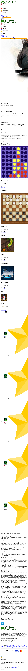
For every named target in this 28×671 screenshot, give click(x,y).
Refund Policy (9, 646)
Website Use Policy (10, 647)
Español (4, 12)
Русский (4, 8)
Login (2, 17)
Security (13, 646)
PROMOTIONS (4, 16)
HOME (2, 15)
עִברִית (3, 14)
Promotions (8, 645)
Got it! (2, 669)
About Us (13, 645)
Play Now (3, 186)
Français (4, 6)
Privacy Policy (19, 646)
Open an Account (7, 17)
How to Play (3, 187)
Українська (5, 10)
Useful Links (3, 645)
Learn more (14, 667)
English (4, 5)
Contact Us (18, 645)
